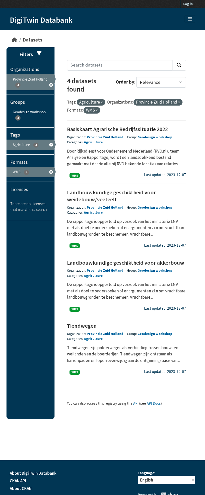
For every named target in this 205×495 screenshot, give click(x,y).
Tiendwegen (82, 325)
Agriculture (93, 142)
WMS (75, 175)
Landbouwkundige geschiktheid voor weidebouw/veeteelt (111, 196)
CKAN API (18, 480)
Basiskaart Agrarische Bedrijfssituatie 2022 (117, 129)
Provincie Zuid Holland (105, 137)
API (135, 403)
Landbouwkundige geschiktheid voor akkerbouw (125, 262)
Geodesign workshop (155, 137)
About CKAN (21, 488)
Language (146, 472)
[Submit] (179, 65)
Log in (188, 4)
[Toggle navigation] (190, 19)
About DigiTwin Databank (33, 473)
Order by (125, 82)
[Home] (14, 40)
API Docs (154, 403)
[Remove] (102, 102)
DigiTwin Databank (41, 20)
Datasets (32, 40)
